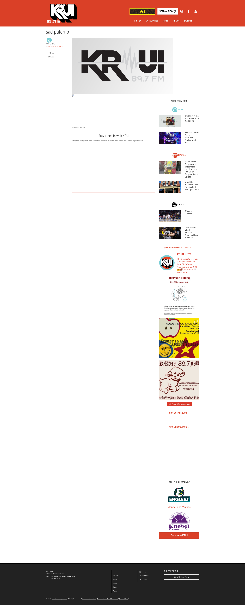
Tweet (52, 57)
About (176, 21)
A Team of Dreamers (189, 212)
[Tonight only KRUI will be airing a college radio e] (179, 380)
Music (115, 580)
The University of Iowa (59, 599)
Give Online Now (181, 577)
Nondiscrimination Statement (107, 599)
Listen (137, 21)
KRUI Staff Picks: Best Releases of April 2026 (192, 119)
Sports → (182, 204)
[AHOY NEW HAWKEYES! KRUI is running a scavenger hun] (179, 296)
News (115, 583)
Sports (115, 587)
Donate (188, 21)
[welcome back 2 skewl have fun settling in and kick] (179, 338)
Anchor (144, 580)
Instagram (145, 572)
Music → (182, 109)
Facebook (144, 576)
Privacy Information (89, 599)
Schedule (116, 576)
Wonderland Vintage (179, 507)
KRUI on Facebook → (179, 413)
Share (52, 53)
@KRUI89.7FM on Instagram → (179, 247)
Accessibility (123, 599)
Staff (165, 21)
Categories (152, 21)
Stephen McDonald (55, 46)
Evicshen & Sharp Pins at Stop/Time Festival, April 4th (192, 137)
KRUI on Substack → (179, 427)
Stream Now (166, 11)
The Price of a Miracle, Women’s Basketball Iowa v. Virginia (191, 232)
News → (182, 155)
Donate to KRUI (179, 535)
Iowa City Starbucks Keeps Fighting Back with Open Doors (192, 186)
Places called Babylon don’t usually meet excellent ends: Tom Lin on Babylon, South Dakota (191, 169)
